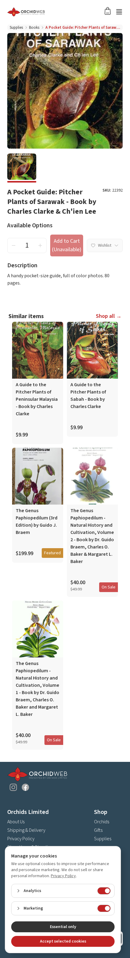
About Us (15, 821)
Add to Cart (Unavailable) (66, 245)
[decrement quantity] (13, 245)
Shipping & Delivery (26, 830)
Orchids (101, 821)
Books (34, 27)
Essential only (63, 927)
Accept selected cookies (63, 941)
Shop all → (109, 316)
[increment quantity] (40, 245)
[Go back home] (57, 11)
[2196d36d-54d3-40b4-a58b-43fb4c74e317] (21, 168)
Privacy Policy (20, 838)
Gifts (98, 830)
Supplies (16, 27)
